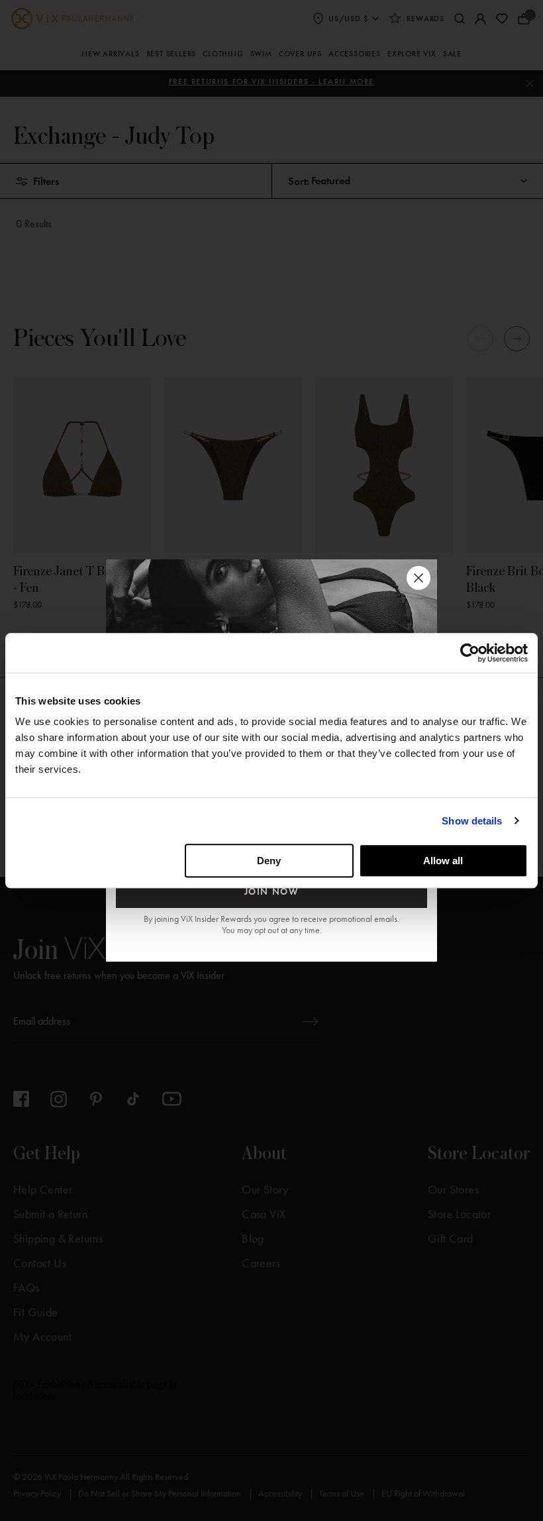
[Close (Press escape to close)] (418, 578)
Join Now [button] (271, 891)
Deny (269, 860)
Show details (472, 820)
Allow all (443, 860)
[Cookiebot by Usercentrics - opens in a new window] (470, 653)
